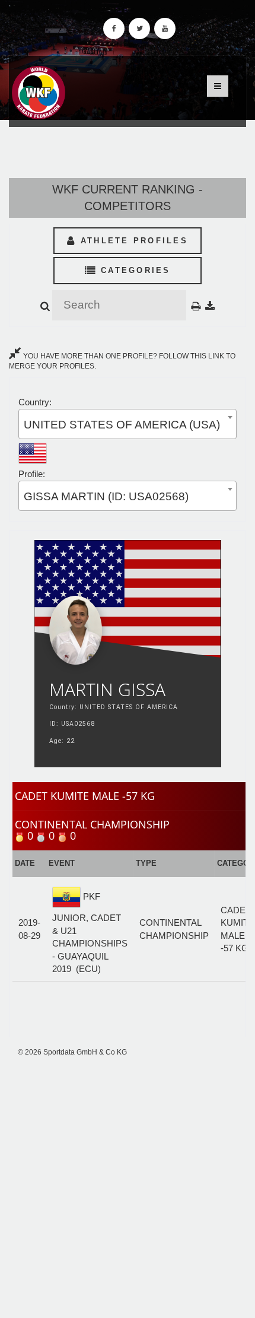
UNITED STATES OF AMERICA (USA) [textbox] (122, 424)
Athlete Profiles (132, 240)
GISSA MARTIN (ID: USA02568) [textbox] (106, 496)
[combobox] (127, 424)
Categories (134, 270)
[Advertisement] (127, 1187)
